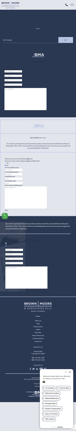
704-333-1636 (39, 360)
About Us (38, 320)
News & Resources (38, 335)
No (7, 165)
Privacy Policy (38, 383)
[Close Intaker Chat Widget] (69, 372)
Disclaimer (38, 386)
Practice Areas (38, 326)
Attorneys (38, 332)
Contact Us (38, 341)
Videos (38, 329)
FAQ (38, 323)
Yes (7, 163)
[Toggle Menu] (72, 5)
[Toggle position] (66, 372)
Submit (6, 112)
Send (6, 210)
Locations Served (38, 338)
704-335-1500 (39, 358)
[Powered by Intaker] (60, 427)
